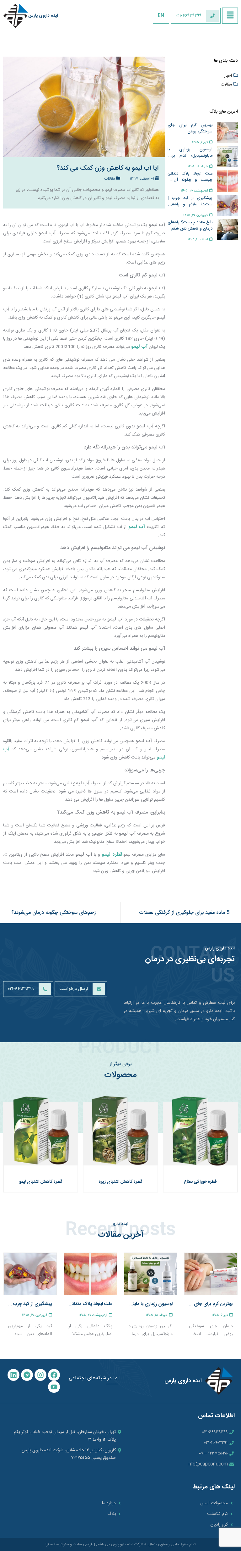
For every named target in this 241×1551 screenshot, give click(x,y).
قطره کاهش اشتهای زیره (120, 1182)
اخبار (228, 76)
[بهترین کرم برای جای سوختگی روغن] (211, 1274)
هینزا (49, 1544)
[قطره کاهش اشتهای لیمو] (40, 1133)
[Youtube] (54, 1387)
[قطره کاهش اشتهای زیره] (120, 1133)
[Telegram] (27, 1375)
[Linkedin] (13, 1375)
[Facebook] (54, 1375)
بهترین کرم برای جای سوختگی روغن (190, 128)
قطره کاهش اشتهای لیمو (40, 1182)
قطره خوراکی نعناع (200, 1182)
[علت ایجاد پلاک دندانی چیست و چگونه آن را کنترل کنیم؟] (90, 1274)
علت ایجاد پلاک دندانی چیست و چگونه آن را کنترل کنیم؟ (190, 176)
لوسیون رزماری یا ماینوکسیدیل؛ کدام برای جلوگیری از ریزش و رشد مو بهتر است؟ (190, 152)
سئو (66, 1544)
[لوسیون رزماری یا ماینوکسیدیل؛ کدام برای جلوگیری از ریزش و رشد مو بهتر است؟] (150, 1274)
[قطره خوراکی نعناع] (200, 1133)
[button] (230, 16)
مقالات (226, 84)
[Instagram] (40, 1375)
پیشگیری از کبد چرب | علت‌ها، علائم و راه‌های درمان (190, 201)
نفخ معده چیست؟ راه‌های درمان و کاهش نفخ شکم (190, 225)
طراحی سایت (83, 1544)
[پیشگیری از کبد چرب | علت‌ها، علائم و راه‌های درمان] (30, 1274)
